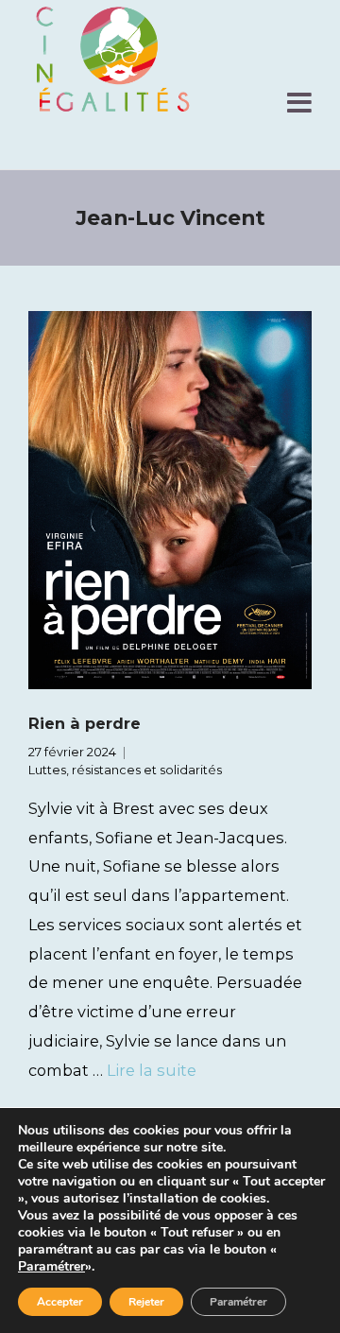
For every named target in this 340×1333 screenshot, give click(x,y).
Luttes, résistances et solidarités (125, 770)
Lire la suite (151, 1070)
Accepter (60, 1301)
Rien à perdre (84, 723)
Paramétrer (51, 1266)
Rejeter (146, 1301)
